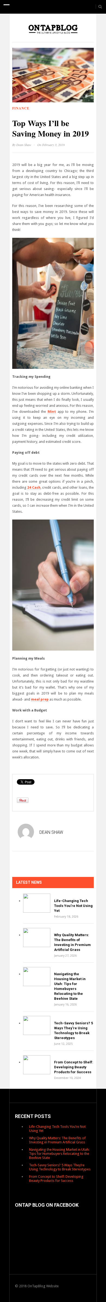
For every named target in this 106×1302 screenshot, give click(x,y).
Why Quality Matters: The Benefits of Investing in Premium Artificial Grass (57, 1140)
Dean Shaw (23, 145)
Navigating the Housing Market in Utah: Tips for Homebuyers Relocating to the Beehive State (59, 1153)
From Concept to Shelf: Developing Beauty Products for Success (73, 1067)
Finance (20, 108)
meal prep (40, 699)
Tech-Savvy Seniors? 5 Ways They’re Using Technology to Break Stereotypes (60, 1167)
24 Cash (33, 487)
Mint (52, 412)
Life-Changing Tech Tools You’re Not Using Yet (73, 906)
